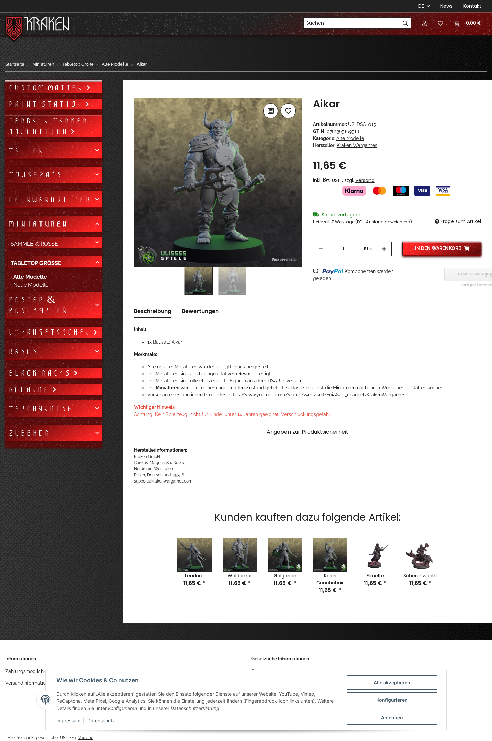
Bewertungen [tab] (200, 311)
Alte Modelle (350, 138)
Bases (23, 351)
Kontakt (472, 6)
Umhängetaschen (50, 332)
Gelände (30, 389)
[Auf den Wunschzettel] (288, 110)
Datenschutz (101, 720)
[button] (424, 23)
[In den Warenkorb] (139, 94)
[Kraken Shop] (47, 25)
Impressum (68, 720)
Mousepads (35, 174)
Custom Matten (47, 87)
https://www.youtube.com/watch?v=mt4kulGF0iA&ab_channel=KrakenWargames (317, 394)
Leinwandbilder (49, 199)
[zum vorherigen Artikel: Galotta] (466, 64)
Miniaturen (37, 223)
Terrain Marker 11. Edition (48, 126)
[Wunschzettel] (440, 23)
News (446, 6)
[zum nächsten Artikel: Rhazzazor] (480, 64)
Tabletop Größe (36, 263)
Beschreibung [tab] (152, 311)
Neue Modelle (30, 285)
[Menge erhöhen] (384, 249)
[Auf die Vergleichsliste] (270, 110)
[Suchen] (405, 23)
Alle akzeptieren (392, 682)
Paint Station (46, 104)
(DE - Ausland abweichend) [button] (383, 222)
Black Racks (40, 373)
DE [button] (421, 6)
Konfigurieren (392, 700)
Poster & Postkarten (38, 305)
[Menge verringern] (320, 249)
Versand (365, 180)
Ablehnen (392, 717)
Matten (26, 150)
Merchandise (40, 408)
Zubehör (29, 433)
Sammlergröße (34, 244)
